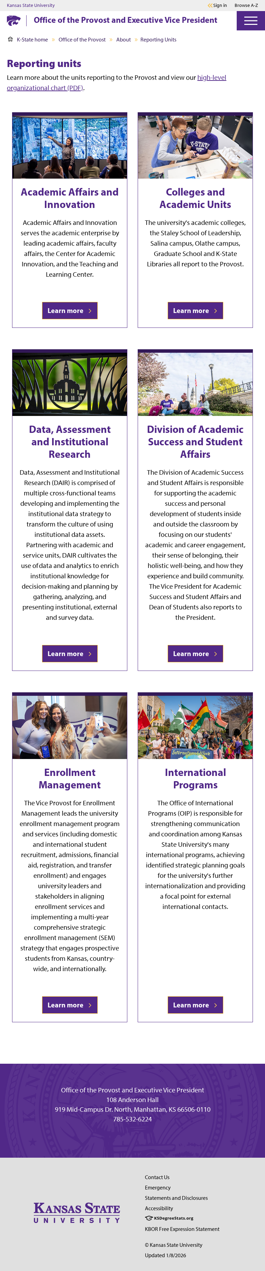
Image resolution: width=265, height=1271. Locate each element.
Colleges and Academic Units (195, 198)
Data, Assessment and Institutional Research (70, 442)
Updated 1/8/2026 (165, 1255)
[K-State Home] (14, 20)
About (123, 39)
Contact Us (157, 1177)
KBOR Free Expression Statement (182, 1229)
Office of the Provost (82, 39)
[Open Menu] (251, 20)
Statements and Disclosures (176, 1198)
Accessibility (159, 1208)
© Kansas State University (174, 1245)
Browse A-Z (246, 5)
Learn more (67, 310)
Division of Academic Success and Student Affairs (195, 442)
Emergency (158, 1187)
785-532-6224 (132, 1119)
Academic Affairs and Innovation (70, 198)
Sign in (220, 5)
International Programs (195, 778)
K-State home (32, 39)
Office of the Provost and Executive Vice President (125, 20)
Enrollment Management (70, 778)
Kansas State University (31, 5)
